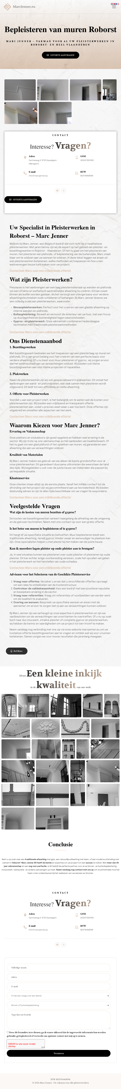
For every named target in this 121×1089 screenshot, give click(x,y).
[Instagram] (63, 190)
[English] (114, 4)
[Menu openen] (113, 7)
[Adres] (25, 157)
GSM (83, 156)
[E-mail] (25, 173)
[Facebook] (57, 190)
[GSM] (77, 157)
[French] (117, 4)
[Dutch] (112, 4)
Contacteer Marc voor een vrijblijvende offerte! (40, 271)
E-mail (32, 171)
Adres (32, 156)
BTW (83, 171)
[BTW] (77, 173)
